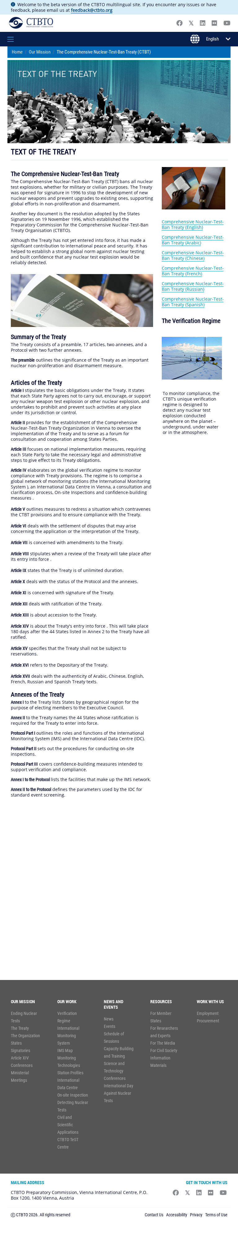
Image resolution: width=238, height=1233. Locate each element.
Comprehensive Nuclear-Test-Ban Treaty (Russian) (193, 286)
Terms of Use (216, 1214)
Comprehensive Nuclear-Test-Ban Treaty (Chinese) (193, 255)
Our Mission (40, 52)
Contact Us (154, 1214)
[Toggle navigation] (17, 39)
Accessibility (176, 1214)
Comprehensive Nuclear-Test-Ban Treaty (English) (193, 224)
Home (17, 52)
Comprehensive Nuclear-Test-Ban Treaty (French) (193, 271)
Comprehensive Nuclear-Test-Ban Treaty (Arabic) (193, 240)
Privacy (196, 1214)
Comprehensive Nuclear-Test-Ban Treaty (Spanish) (193, 301)
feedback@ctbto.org (91, 10)
